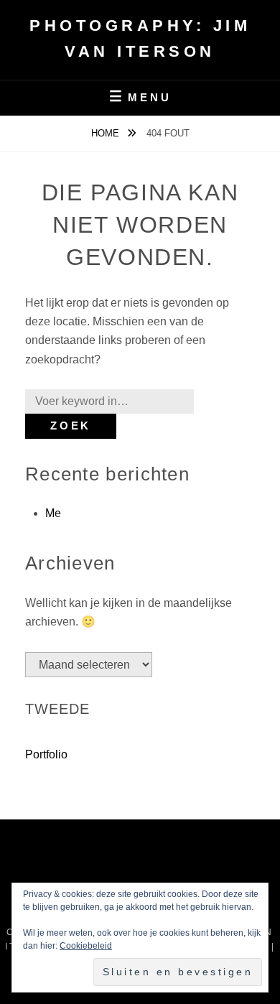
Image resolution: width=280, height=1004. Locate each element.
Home (106, 133)
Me (53, 513)
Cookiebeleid (86, 946)
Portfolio (46, 754)
